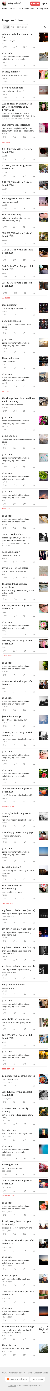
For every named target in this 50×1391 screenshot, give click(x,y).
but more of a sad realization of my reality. (17, 1116)
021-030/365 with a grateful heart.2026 (17, 151)
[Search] (45, 26)
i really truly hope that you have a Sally (16, 1223)
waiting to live (10, 1164)
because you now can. (12, 555)
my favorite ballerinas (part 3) (18, 928)
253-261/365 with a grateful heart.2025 (17, 1093)
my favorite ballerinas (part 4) (18, 910)
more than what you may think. (16, 1348)
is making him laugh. (11, 835)
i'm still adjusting (11, 867)
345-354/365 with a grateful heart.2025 (17, 251)
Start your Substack (18, 1379)
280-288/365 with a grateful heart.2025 (17, 790)
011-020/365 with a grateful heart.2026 (17, 167)
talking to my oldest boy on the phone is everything (16, 219)
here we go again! (10, 202)
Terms (29, 1373)
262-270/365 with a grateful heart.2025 (17, 1037)
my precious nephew (13, 984)
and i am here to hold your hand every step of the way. (16, 1331)
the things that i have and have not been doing (18, 400)
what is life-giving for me (16, 1019)
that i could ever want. (12, 892)
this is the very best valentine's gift (13, 887)
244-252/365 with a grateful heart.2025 (17, 1182)
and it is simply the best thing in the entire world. (18, 591)
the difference (10, 1345)
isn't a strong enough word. (14, 308)
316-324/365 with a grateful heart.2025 (17, 607)
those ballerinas (10, 358)
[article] (25, 40)
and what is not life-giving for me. (17, 1022)
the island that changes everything (14, 585)
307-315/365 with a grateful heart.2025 (17, 642)
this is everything (11, 214)
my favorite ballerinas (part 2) (18, 947)
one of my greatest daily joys (17, 832)
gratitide (7, 339)
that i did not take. (10, 1079)
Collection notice (41, 1373)
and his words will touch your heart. (18, 1133)
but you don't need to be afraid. (16, 1279)
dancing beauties (11, 320)
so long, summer (11, 71)
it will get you (9, 1275)
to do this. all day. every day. (14, 719)
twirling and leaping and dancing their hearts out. (16, 914)
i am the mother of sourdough (18, 1326)
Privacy (22, 1373)
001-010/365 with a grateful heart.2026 (17, 184)
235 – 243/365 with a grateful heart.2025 (18, 1242)
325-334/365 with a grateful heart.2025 (17, 284)
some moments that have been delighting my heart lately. (15, 57)
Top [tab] (12, 27)
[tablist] (15, 26)
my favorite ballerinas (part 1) (18, 966)
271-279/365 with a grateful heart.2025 (16, 815)
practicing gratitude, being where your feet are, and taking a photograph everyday (16, 539)
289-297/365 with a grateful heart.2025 (17, 734)
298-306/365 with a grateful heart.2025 (17, 683)
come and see (9, 435)
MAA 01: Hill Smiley (12, 534)
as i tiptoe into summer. (12, 404)
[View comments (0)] (15, 159)
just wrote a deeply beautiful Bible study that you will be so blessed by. (18, 129)
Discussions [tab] (22, 27)
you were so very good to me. (15, 75)
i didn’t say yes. (9, 40)
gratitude (7, 53)
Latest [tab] (6, 27)
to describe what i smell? (13, 91)
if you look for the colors (15, 567)
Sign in (44, 3)
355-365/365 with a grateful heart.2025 (17, 235)
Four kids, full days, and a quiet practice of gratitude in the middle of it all (18, 114)
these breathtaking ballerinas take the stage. (18, 440)
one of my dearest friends (16, 124)
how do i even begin (12, 87)
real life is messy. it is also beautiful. (18, 739)
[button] (5, 8)
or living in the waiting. (12, 1168)
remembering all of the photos (18, 1075)
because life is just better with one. (17, 1227)
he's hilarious (9, 1130)
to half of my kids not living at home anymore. (18, 871)
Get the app (37, 1379)
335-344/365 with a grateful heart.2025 (17, 268)
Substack (12, 1385)
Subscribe (35, 3)
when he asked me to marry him (17, 36)
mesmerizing (9, 304)
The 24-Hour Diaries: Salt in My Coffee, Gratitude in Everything (17, 106)
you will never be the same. (14, 571)
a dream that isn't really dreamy (15, 1110)
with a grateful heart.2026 (16, 198)
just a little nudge (11, 716)
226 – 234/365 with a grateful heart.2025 (18, 1293)
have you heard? (11, 551)
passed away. (8, 988)
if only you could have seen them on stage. (18, 325)
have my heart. (8, 361)
